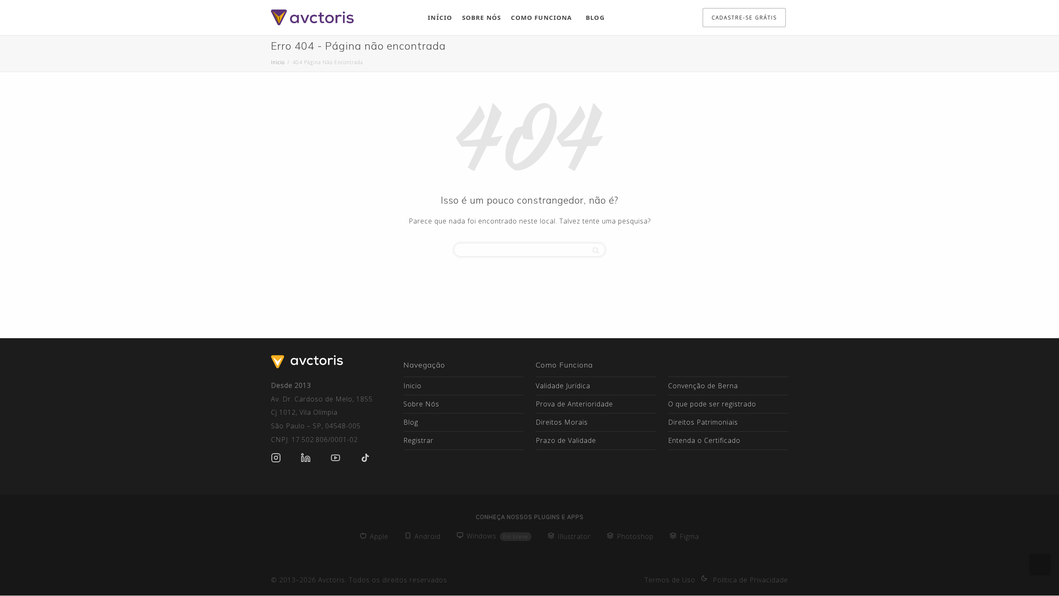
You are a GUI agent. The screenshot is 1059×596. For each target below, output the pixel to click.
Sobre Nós (481, 17)
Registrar (418, 440)
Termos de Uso (670, 579)
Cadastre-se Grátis (744, 17)
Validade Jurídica (563, 385)
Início (440, 17)
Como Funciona (542, 17)
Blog (595, 17)
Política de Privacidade (750, 579)
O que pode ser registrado (712, 404)
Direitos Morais (562, 422)
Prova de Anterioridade (574, 404)
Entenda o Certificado (704, 440)
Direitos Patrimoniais (703, 422)
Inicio (412, 385)
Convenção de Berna (703, 385)
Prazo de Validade (566, 440)
